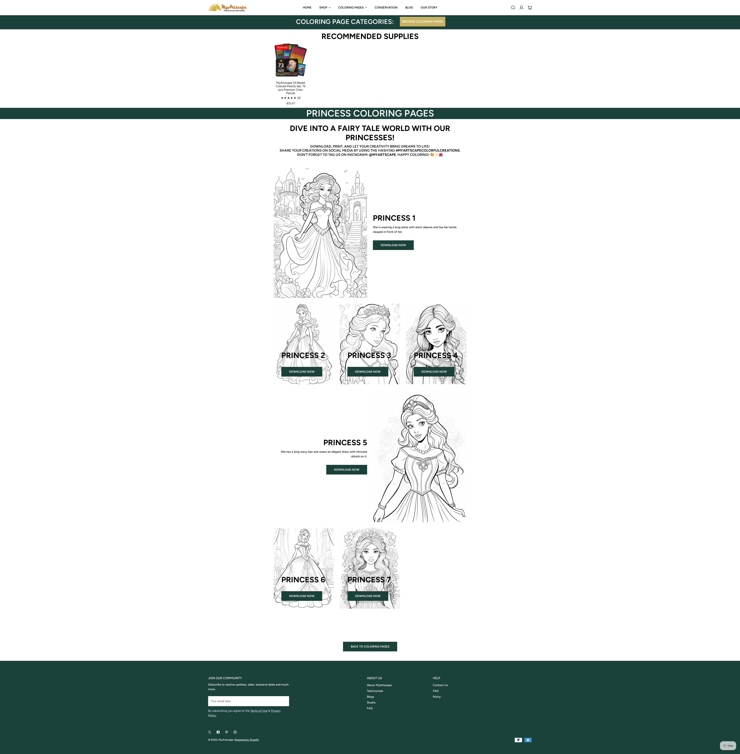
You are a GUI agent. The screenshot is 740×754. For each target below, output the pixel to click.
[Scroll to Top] (733, 733)
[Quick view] (301, 72)
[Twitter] (209, 732)
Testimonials (375, 691)
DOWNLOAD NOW (393, 245)
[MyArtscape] (227, 7)
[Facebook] (218, 732)
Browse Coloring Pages (422, 21)
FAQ (370, 708)
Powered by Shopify (247, 739)
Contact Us (440, 685)
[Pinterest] (226, 732)
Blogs (370, 696)
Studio (371, 702)
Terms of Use (258, 711)
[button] (530, 7)
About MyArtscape (379, 685)
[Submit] (284, 701)
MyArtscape (225, 739)
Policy (437, 696)
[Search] (513, 7)
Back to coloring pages (370, 646)
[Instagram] (235, 732)
